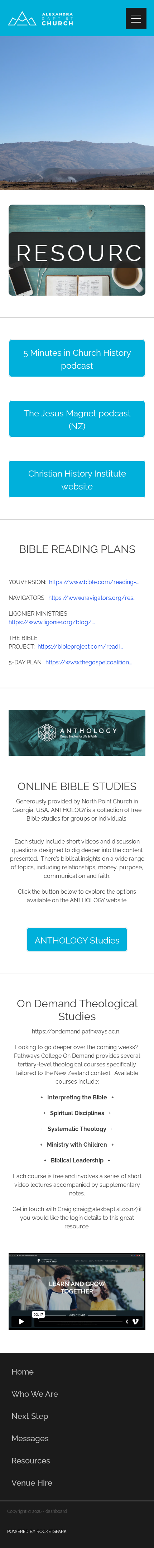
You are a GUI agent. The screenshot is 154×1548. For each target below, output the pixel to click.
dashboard (56, 1511)
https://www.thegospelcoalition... (88, 662)
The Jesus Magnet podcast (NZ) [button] (77, 418)
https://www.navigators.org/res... (92, 597)
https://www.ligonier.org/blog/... (52, 622)
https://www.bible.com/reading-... (94, 582)
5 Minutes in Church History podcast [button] (77, 358)
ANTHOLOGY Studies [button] (77, 939)
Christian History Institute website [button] (77, 479)
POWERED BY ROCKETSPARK (37, 1531)
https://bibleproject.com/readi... (80, 646)
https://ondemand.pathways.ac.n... (77, 1031)
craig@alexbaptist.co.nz (105, 1209)
